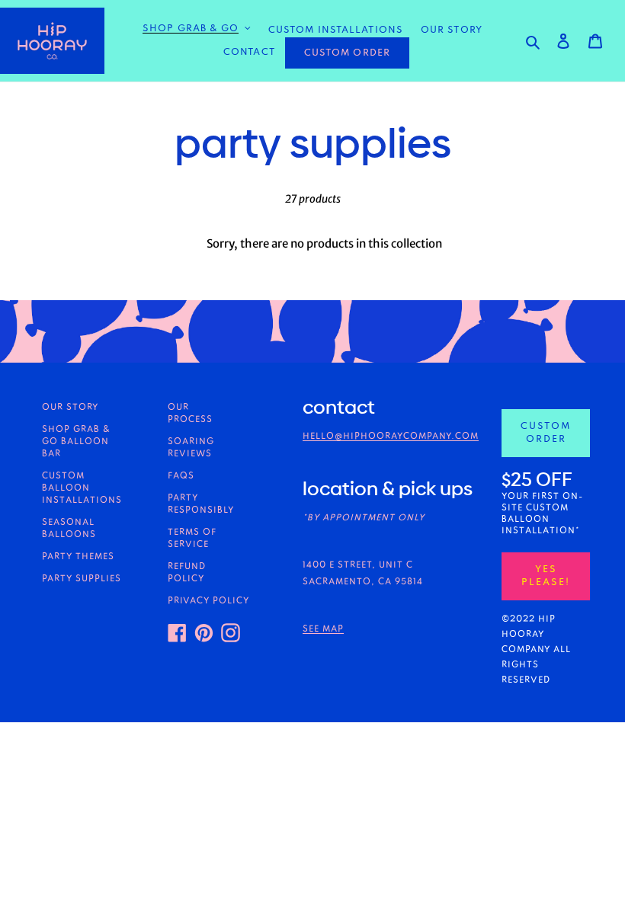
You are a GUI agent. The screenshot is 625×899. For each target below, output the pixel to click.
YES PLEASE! (545, 576)
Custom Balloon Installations (82, 488)
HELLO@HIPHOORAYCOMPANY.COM (391, 436)
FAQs (181, 476)
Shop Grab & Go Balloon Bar (76, 442)
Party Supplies (81, 579)
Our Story (70, 407)
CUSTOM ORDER (347, 53)
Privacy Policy (208, 601)
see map (323, 629)
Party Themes (78, 557)
